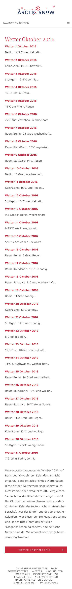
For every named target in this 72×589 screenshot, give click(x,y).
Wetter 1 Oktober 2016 (20, 46)
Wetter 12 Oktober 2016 (21, 195)
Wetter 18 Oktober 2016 (21, 276)
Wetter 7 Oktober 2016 (21, 127)
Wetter (37, 571)
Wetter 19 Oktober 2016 (21, 290)
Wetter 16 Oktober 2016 (21, 249)
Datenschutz (49, 582)
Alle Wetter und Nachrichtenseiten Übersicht (36, 578)
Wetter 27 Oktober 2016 (21, 398)
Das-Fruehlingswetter (32, 568)
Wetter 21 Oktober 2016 (21, 317)
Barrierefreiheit (25, 582)
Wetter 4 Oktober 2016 (21, 87)
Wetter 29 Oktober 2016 (22, 425)
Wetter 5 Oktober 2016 (21, 100)
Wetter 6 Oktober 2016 (21, 114)
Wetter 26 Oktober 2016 (22, 385)
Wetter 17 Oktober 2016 (21, 263)
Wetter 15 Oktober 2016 (21, 236)
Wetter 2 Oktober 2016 (21, 60)
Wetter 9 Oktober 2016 (21, 154)
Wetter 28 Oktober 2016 (22, 412)
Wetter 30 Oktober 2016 (22, 439)
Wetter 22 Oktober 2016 (21, 330)
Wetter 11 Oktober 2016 (21, 181)
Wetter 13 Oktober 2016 (21, 209)
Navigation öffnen (16, 23)
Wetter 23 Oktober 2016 (21, 344)
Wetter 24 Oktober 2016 (21, 358)
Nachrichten (54, 571)
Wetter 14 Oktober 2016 (21, 222)
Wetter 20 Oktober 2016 (22, 303)
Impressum (22, 574)
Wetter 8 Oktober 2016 (21, 141)
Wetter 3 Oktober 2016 (21, 73)
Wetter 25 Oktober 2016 (21, 371)
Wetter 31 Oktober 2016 (21, 452)
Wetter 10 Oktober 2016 (21, 168)
